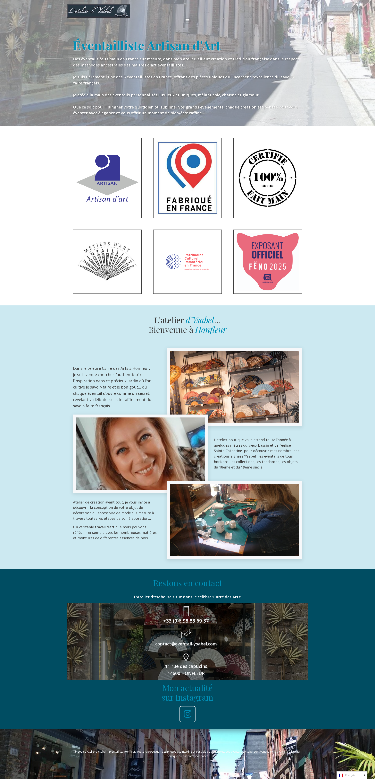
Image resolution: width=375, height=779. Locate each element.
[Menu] (187, 21)
